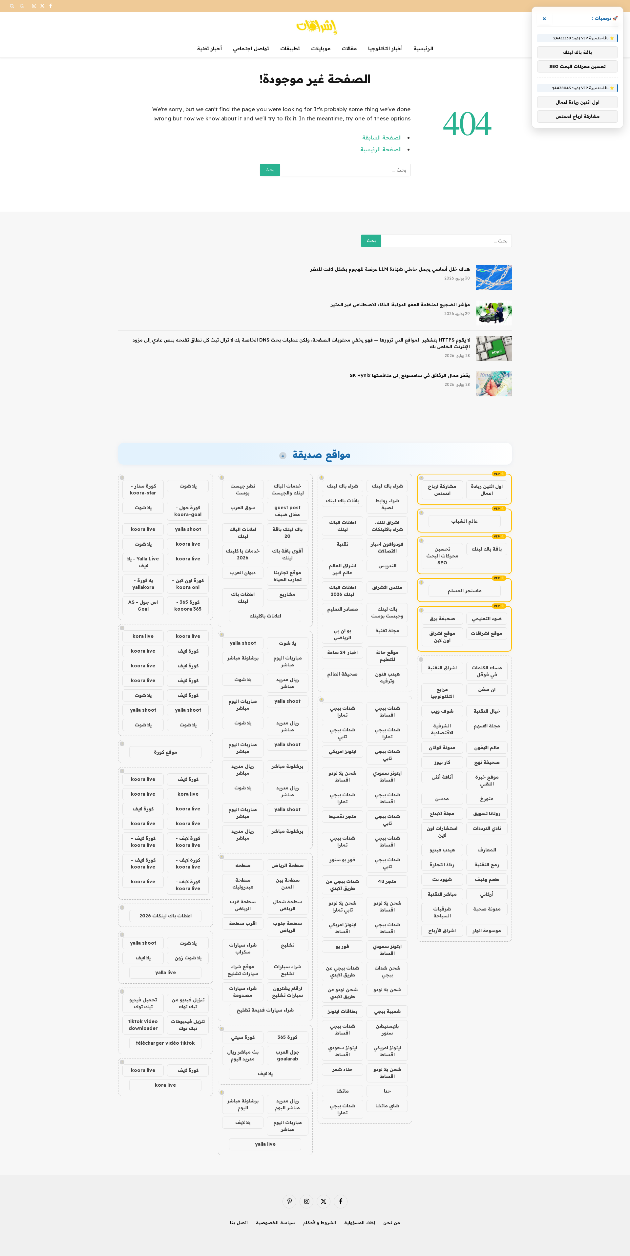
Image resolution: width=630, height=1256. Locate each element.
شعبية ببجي (387, 1011)
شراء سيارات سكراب (243, 948)
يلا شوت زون (188, 958)
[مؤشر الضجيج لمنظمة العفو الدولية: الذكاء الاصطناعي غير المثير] (494, 313)
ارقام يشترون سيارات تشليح (287, 991)
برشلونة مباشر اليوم (243, 1104)
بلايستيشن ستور (387, 1029)
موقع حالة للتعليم (387, 655)
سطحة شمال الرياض (287, 905)
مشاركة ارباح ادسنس (442, 489)
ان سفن (486, 689)
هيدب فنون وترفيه (387, 677)
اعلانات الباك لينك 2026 (342, 590)
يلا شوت (287, 643)
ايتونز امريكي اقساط (342, 928)
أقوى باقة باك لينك (287, 554)
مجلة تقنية (387, 631)
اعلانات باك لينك (243, 597)
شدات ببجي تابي (342, 733)
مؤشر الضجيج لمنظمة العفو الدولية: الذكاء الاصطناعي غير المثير (400, 304)
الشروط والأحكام (319, 1222)
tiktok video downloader (143, 1024)
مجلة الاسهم (486, 726)
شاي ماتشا (387, 1106)
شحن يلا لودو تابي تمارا (342, 906)
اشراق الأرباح (442, 930)
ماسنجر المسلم (465, 591)
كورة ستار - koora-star (143, 489)
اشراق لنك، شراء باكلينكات (387, 525)
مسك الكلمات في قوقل (487, 671)
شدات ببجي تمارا (342, 711)
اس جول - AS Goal (143, 605)
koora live (143, 529)
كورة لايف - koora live (188, 841)
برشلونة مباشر (243, 658)
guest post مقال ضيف (287, 511)
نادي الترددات (486, 828)
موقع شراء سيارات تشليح (242, 970)
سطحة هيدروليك (242, 883)
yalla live (265, 1144)
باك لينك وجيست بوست (387, 612)
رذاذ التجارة (442, 865)
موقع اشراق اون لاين (442, 636)
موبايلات (321, 48)
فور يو (342, 946)
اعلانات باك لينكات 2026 (165, 916)
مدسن (442, 799)
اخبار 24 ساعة (342, 652)
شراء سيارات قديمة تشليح (265, 1010)
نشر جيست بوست (242, 489)
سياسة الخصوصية (275, 1222)
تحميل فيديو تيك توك (143, 1003)
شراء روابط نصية (387, 504)
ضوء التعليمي (487, 618)
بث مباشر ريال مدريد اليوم (243, 1055)
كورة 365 (287, 1037)
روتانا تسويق (486, 813)
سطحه (242, 865)
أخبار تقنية (209, 48)
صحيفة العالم (342, 674)
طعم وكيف (487, 879)
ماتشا (342, 1091)
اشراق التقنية (442, 668)
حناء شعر (342, 1069)
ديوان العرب (243, 573)
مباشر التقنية (442, 894)
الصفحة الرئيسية (381, 149)
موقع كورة (165, 752)
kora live (143, 636)
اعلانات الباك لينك (342, 525)
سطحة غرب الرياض (243, 905)
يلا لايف (265, 1074)
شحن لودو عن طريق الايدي (342, 993)
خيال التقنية (486, 711)
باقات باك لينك (342, 501)
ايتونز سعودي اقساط (387, 776)
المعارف (486, 850)
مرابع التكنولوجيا (442, 692)
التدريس (387, 566)
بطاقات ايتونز (342, 1011)
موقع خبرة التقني (487, 780)
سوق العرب (242, 508)
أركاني (487, 894)
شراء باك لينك (387, 486)
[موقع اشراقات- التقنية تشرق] (315, 26)
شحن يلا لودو (387, 990)
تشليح (287, 945)
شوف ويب (441, 711)
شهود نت (442, 879)
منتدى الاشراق (387, 587)
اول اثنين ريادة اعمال (487, 489)
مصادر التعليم (342, 609)
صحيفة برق (442, 618)
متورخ (487, 799)
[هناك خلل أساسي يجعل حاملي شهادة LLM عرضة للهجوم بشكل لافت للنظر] (494, 277)
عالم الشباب (464, 521)
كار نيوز (442, 762)
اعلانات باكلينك (265, 616)
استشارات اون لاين (442, 831)
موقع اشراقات (486, 633)
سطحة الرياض (287, 865)
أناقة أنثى (442, 777)
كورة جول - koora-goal (187, 511)
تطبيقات (290, 48)
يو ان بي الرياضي (342, 634)
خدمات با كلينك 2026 (243, 554)
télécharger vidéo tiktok (165, 1043)
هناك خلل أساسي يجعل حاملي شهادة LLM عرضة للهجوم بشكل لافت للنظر (390, 269)
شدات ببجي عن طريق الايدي (342, 884)
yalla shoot (243, 643)
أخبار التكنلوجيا (385, 48)
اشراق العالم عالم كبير (342, 569)
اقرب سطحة (243, 923)
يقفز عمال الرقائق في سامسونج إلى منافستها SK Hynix (410, 375)
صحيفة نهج (487, 762)
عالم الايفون (486, 747)
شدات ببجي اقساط (387, 711)
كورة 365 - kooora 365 (187, 605)
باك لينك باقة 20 (287, 532)
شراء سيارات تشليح (287, 970)
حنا (387, 1091)
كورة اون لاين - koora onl (188, 583)
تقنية (342, 544)
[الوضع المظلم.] (22, 6)
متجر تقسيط (342, 816)
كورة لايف (188, 651)
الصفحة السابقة (382, 137)
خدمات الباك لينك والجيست (287, 489)
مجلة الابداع (442, 813)
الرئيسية (423, 48)
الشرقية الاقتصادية (442, 729)
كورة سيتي (243, 1037)
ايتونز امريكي (342, 751)
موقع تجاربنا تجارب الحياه (287, 576)
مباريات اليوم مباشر (287, 661)
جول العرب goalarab (287, 1055)
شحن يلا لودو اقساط (342, 776)
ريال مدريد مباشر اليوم (287, 1104)
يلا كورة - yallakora (143, 583)
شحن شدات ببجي (387, 971)
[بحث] (12, 6)
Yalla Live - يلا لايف (143, 562)
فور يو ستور (342, 860)
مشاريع (287, 594)
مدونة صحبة (487, 909)
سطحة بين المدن (288, 883)
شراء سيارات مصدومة (243, 991)
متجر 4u (387, 881)
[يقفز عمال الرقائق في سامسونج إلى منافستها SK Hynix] (494, 383)
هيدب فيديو (442, 850)
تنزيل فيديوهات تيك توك (188, 1024)
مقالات (349, 48)
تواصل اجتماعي (251, 48)
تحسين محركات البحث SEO (442, 556)
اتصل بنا (239, 1222)
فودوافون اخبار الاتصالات (387, 547)
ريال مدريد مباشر (287, 683)
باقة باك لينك (487, 549)
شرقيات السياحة (442, 912)
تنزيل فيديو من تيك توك (188, 1003)
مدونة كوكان (442, 747)
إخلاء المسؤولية (359, 1222)
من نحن (391, 1222)
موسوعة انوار (486, 930)
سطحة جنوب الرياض (287, 926)
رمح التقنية (486, 865)
